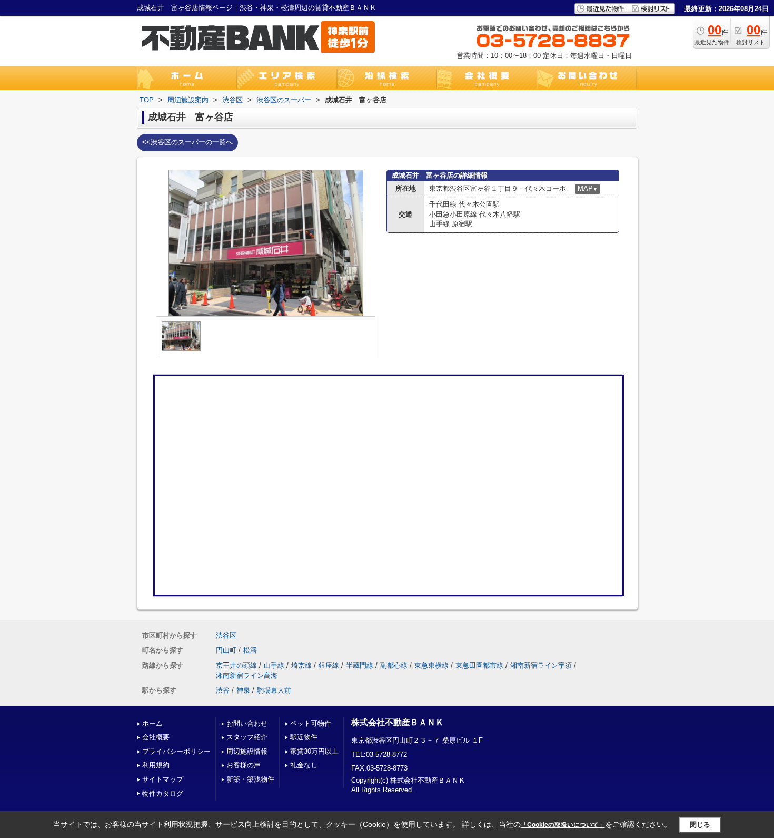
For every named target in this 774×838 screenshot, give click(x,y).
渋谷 (223, 690)
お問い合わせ (246, 723)
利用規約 (156, 765)
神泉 (243, 690)
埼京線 (301, 665)
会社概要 (156, 737)
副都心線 (394, 665)
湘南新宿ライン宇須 (541, 665)
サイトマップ (162, 779)
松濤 (250, 650)
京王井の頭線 (236, 665)
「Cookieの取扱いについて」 (563, 825)
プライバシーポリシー (176, 751)
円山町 (226, 650)
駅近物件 (303, 737)
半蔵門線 (359, 665)
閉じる (700, 825)
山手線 (274, 665)
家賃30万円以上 (314, 751)
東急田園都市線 (479, 665)
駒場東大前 (274, 690)
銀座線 (329, 665)
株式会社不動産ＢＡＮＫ (397, 722)
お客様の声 (243, 765)
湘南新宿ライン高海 (246, 675)
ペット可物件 (310, 723)
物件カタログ (162, 793)
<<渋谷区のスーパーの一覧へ (187, 142)
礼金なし (303, 765)
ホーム (152, 723)
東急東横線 (431, 665)
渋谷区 (226, 635)
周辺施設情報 (246, 751)
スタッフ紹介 (246, 737)
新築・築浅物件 (250, 779)
